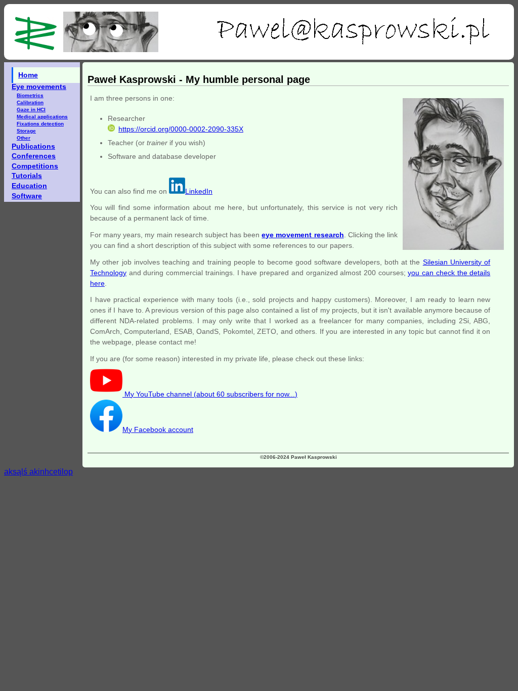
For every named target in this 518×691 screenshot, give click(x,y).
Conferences (34, 156)
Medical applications (42, 116)
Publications (33, 146)
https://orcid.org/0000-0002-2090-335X (180, 129)
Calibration (30, 102)
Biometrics (30, 95)
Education (29, 186)
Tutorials (27, 175)
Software (27, 196)
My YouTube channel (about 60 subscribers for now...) (209, 394)
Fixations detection (40, 123)
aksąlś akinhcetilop (38, 471)
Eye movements (39, 86)
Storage (26, 131)
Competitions (35, 166)
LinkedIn (198, 191)
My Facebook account (157, 429)
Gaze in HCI (31, 109)
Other (23, 138)
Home (28, 75)
